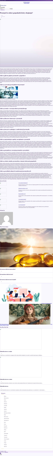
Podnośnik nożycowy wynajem (6, 351)
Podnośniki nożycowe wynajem (6, 379)
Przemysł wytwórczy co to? (23, 188)
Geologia (5, 405)
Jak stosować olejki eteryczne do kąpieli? (8, 279)
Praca (5, 422)
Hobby (5, 407)
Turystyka (5, 437)
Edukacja (5, 403)
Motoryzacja (6, 416)
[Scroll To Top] (0, 453)
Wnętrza (5, 444)
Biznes (5, 396)
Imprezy (5, 409)
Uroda (5, 440)
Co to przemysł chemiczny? (23, 182)
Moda (5, 414)
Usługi (5, 442)
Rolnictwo (5, 427)
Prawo (5, 424)
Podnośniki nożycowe (4, 386)
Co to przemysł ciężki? (22, 199)
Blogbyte (6, 452)
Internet (5, 411)
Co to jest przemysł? (22, 204)
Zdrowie (5, 446)
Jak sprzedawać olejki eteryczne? (6, 274)
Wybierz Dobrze (26, 3)
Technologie (6, 433)
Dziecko (5, 401)
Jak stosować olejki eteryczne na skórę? (8, 269)
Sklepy (5, 429)
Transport (5, 435)
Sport (5, 431)
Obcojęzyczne (6, 420)
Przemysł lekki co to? (22, 193)
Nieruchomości (6, 418)
